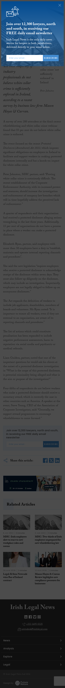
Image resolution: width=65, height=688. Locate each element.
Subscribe (51, 58)
